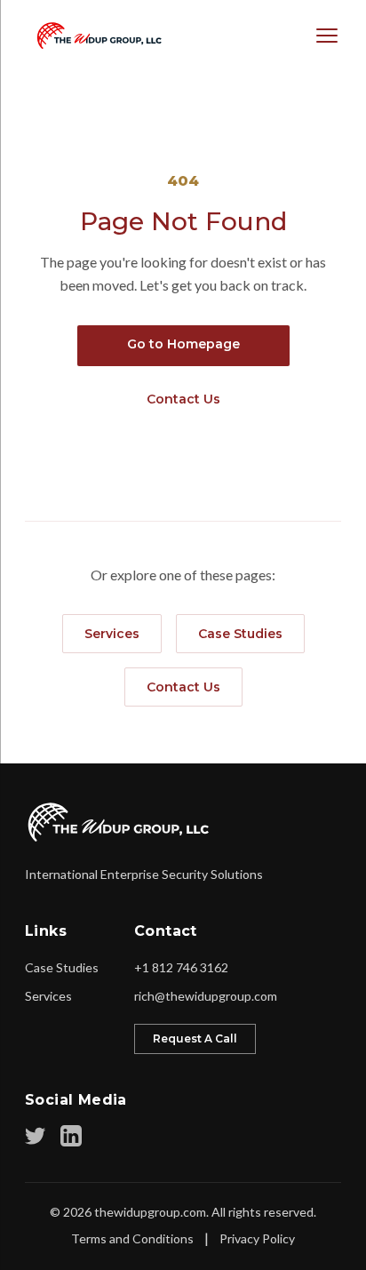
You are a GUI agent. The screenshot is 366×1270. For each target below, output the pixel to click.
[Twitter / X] (35, 1135)
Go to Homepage (183, 344)
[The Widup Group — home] (95, 35)
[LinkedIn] (71, 1135)
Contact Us (183, 399)
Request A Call (195, 1038)
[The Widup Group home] (119, 822)
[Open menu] (327, 35)
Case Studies (240, 634)
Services (111, 634)
